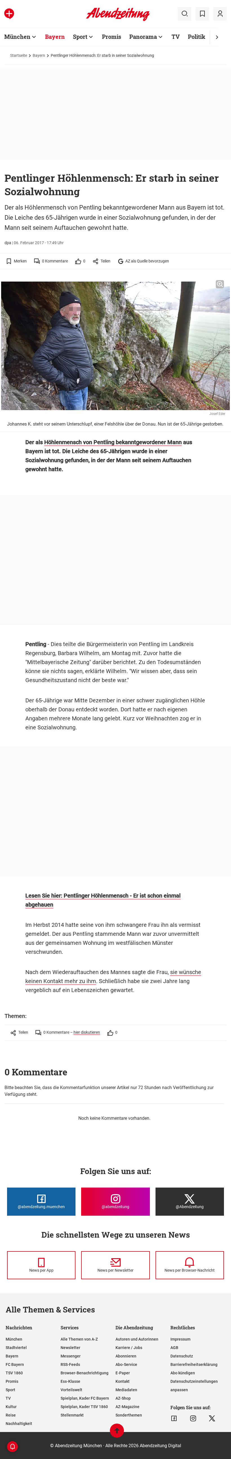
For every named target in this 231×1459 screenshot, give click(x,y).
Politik (196, 36)
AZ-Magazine (127, 1406)
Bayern (55, 36)
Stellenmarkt (72, 1415)
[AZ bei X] (212, 1418)
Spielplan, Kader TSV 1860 (84, 1406)
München (17, 36)
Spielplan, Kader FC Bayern (85, 1398)
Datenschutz (181, 1356)
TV (176, 36)
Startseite (18, 55)
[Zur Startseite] (118, 20)
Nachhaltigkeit (19, 1423)
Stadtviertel (16, 1347)
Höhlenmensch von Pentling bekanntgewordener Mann (113, 442)
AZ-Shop (123, 1398)
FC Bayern (15, 1364)
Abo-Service (126, 1364)
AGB (174, 1347)
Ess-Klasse (70, 1381)
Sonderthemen (128, 1415)
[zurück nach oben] (117, 1433)
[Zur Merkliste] (202, 14)
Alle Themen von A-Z (79, 1339)
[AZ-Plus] (9, 13)
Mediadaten (126, 1390)
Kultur (11, 1406)
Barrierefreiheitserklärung (193, 1364)
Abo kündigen (182, 1373)
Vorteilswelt (71, 1390)
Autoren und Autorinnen (136, 1339)
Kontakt (122, 1381)
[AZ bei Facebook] (173, 1418)
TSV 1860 (14, 1373)
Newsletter (70, 1347)
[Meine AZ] (220, 14)
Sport (80, 36)
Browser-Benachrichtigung (84, 1373)
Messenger (71, 1356)
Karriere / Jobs (128, 1347)
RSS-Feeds (70, 1364)
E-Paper (122, 1373)
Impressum (180, 1339)
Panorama (143, 36)
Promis (111, 36)
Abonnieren (125, 1356)
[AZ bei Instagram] (193, 1418)
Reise (11, 1415)
